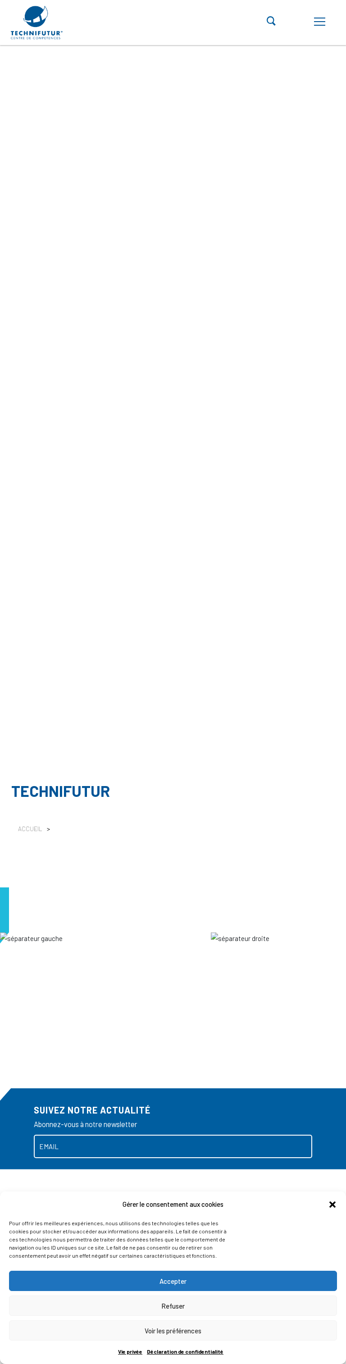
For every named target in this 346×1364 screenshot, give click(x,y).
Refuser (173, 1306)
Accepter (173, 1281)
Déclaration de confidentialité (185, 1351)
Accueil (30, 828)
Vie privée (130, 1351)
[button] (332, 1204)
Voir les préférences (173, 1331)
